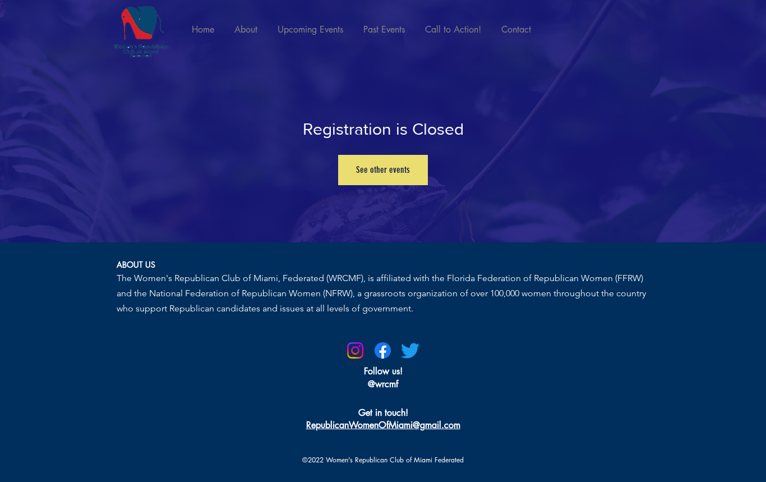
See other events (383, 169)
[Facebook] (383, 350)
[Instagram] (355, 350)
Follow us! (383, 371)
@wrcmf (383, 384)
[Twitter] (410, 350)
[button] (383, 425)
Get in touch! (383, 413)
